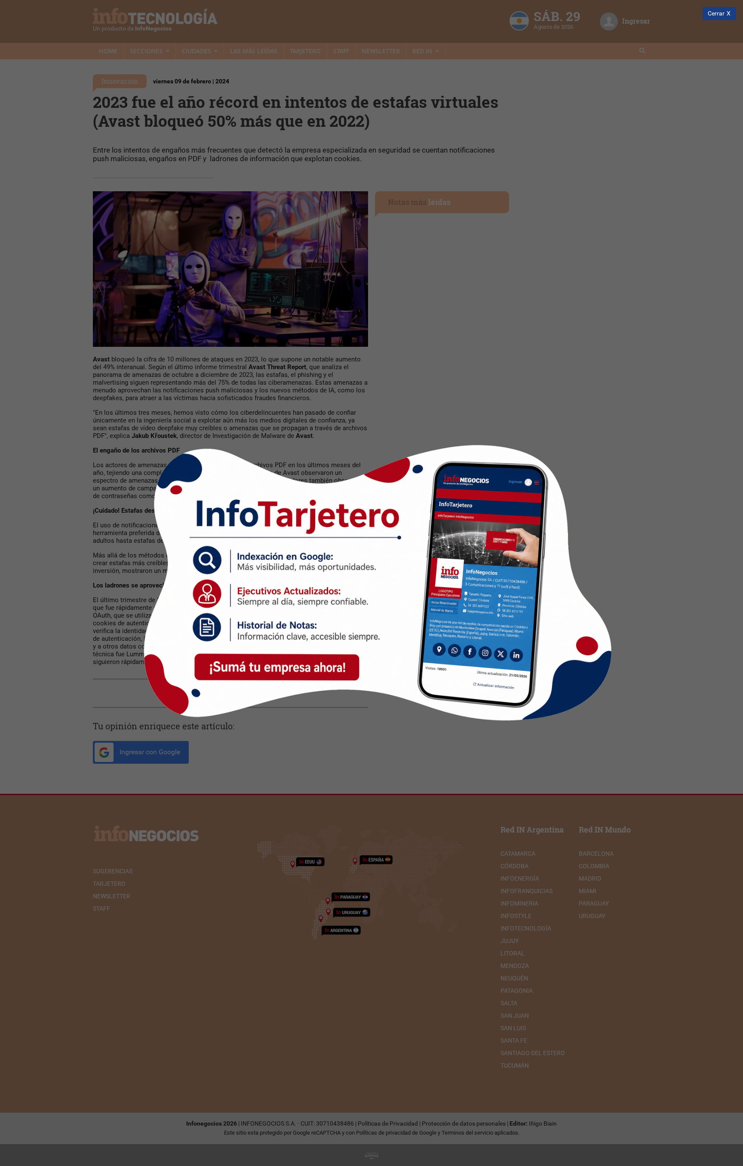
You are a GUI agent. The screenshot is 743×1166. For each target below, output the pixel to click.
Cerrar (716, 13)
